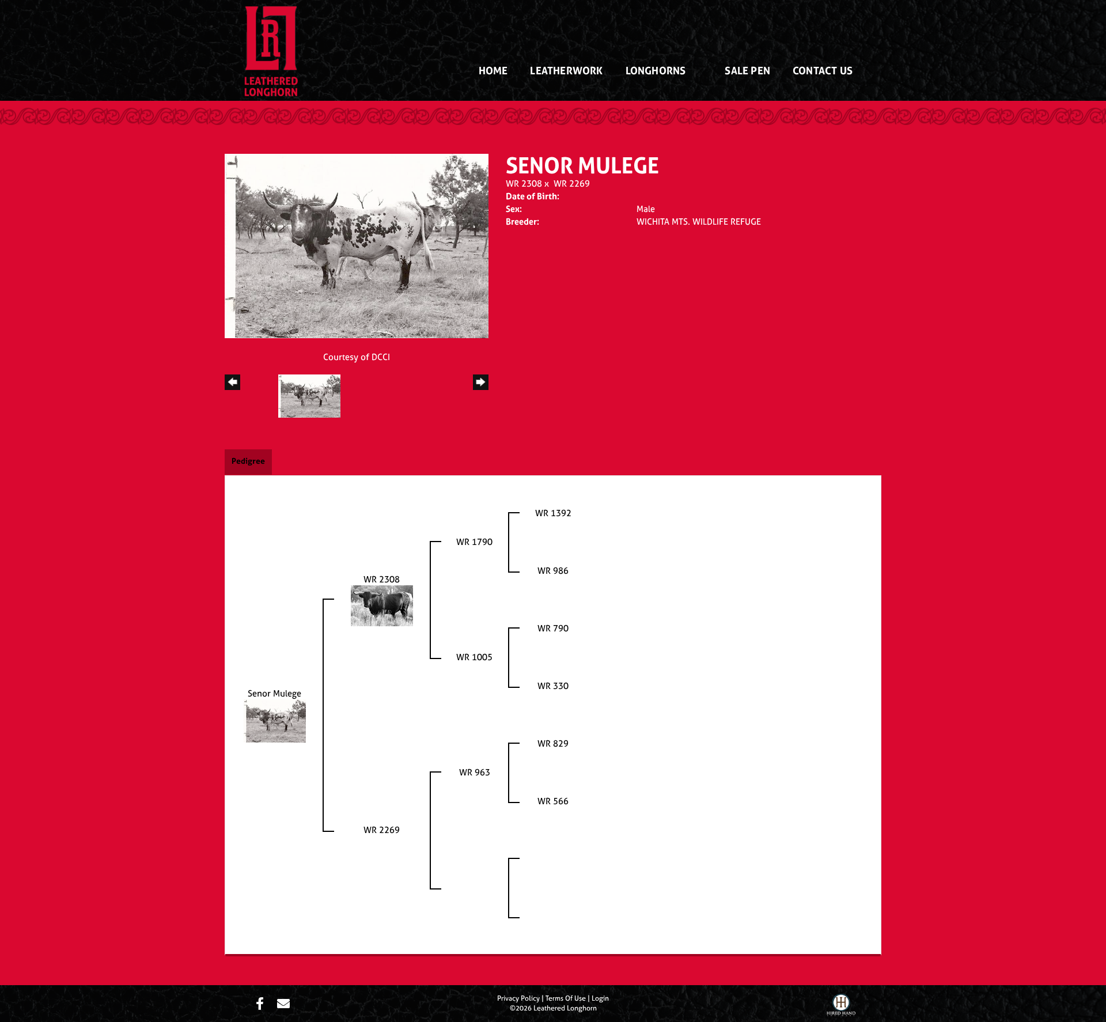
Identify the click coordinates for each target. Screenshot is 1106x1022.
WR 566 (553, 801)
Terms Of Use (566, 998)
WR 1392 (553, 513)
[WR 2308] (382, 605)
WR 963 (474, 772)
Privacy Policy (518, 998)
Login (600, 998)
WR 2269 (572, 183)
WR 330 (553, 686)
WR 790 (553, 628)
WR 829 (553, 743)
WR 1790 (474, 542)
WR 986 (553, 571)
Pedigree (248, 460)
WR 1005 (474, 657)
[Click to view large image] (356, 245)
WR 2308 (524, 183)
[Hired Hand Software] (841, 1006)
